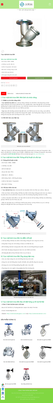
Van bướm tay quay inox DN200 (26, 361)
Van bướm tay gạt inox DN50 (43, 361)
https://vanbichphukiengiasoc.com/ (16, 313)
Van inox (7, 82)
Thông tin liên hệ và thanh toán (23, 93)
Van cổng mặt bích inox (26, 383)
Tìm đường (3, 386)
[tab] (3, 93)
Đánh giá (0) (10, 93)
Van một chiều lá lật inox (9, 361)
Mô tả (3, 93)
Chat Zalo (2, 390)
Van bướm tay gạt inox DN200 (44, 339)
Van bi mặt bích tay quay (26, 339)
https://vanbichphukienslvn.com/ (37, 313)
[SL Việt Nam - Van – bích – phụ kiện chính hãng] (26, 4)
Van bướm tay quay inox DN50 (9, 383)
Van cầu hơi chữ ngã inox (9, 339)
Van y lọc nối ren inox (38, 154)
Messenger (3, 394)
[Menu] (2, 4)
